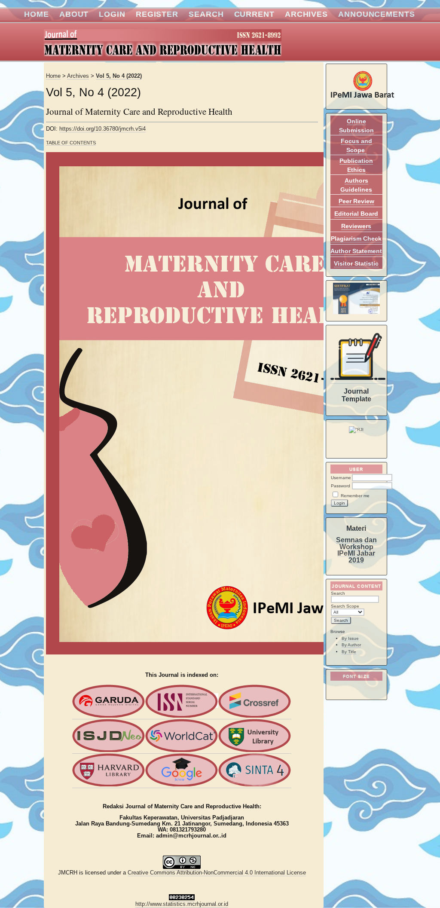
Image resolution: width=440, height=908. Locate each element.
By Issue (350, 638)
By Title (349, 651)
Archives (306, 14)
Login (112, 14)
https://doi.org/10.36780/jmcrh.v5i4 (102, 129)
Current (254, 14)
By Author (351, 644)
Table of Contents (71, 142)
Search (206, 14)
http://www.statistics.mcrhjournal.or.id (181, 904)
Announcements (376, 14)
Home (36, 14)
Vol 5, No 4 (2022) (119, 76)
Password (340, 485)
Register (157, 14)
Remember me (355, 495)
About (74, 14)
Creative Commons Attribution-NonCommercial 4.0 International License (217, 873)
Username (341, 477)
